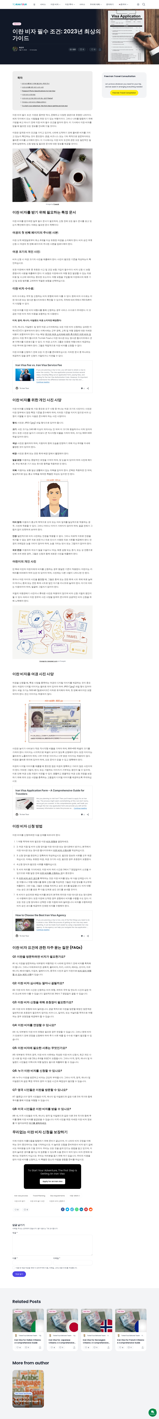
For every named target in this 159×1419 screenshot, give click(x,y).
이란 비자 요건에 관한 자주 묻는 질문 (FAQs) (37, 98)
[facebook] (63, 1209)
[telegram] (72, 1209)
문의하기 (110, 4)
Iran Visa (18, 1311)
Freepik (56, 204)
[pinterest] (86, 1209)
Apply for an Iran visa (52, 1181)
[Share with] (100, 49)
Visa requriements (57, 1196)
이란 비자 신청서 (61, 850)
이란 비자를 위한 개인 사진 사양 (33, 87)
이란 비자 (55, 4)
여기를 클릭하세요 (37, 1123)
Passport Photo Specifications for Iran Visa (38, 91)
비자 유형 (50, 841)
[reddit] (91, 1209)
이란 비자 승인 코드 (28, 878)
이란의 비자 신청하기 (57, 1201)
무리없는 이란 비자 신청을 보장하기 (34, 102)
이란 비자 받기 (19, 1201)
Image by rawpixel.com (48, 661)
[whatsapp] (77, 1209)
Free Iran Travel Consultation (124, 93)
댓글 (15, 1232)
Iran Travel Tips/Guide (23, 1393)
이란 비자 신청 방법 (28, 95)
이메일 (56, 1258)
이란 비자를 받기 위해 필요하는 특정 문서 (35, 83)
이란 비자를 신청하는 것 (51, 873)
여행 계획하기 (75, 1196)
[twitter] (67, 1209)
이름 (15, 1258)
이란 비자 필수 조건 (37, 1201)
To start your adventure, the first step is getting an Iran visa (45, 106)
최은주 (21, 47)
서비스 (43, 4)
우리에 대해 (95, 4)
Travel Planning (39, 1196)
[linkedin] (81, 1209)
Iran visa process (21, 1196)
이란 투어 (69, 4)
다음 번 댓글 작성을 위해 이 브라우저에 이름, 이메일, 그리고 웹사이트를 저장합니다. (46, 1268)
